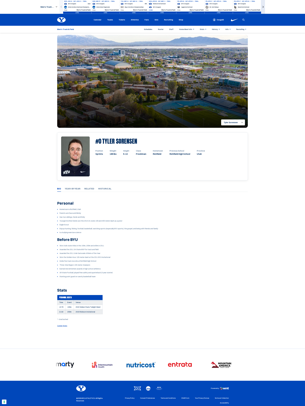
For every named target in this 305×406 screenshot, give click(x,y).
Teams (110, 20)
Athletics (135, 20)
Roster (160, 29)
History (215, 29)
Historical (105, 188)
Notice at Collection (222, 398)
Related (89, 188)
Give (156, 20)
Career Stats (62, 326)
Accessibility (224, 403)
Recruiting (168, 20)
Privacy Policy (129, 398)
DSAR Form (185, 398)
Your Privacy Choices (202, 398)
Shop (181, 20)
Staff (171, 29)
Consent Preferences (147, 398)
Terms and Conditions (168, 398)
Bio (59, 188)
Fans (147, 20)
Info (227, 29)
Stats (202, 29)
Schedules (148, 29)
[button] (263, 7)
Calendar (98, 20)
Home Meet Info (185, 29)
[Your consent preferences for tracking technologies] (4, 402)
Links (77, 12)
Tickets (122, 20)
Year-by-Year (72, 188)
